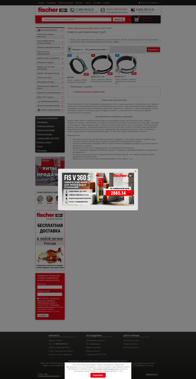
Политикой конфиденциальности (106, 369)
